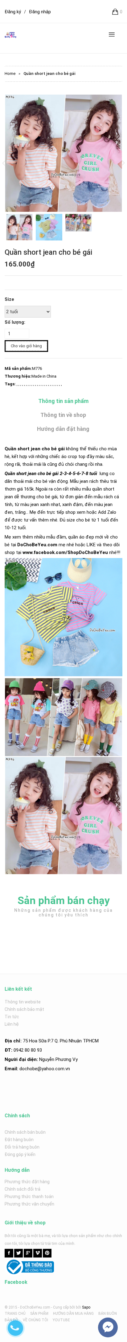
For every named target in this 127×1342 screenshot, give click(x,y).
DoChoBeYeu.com (37, 545)
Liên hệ (12, 1024)
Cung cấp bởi (64, 1307)
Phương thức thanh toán (29, 1196)
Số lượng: (15, 322)
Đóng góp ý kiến (20, 1154)
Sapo (86, 1307)
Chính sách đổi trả (22, 1189)
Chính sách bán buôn (25, 1132)
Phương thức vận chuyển (29, 1203)
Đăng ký (13, 12)
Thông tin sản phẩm (63, 401)
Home (10, 73)
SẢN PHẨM (39, 1313)
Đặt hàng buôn (19, 1139)
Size (9, 299)
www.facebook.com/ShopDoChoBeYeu (65, 552)
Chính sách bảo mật (24, 1009)
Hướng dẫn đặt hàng (63, 429)
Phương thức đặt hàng (27, 1181)
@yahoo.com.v (52, 1068)
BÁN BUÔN (107, 1313)
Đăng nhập (40, 12)
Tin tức (12, 1016)
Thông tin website (23, 1001)
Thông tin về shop (63, 415)
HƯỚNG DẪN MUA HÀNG (73, 1313)
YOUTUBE (61, 1320)
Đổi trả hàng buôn (22, 1147)
